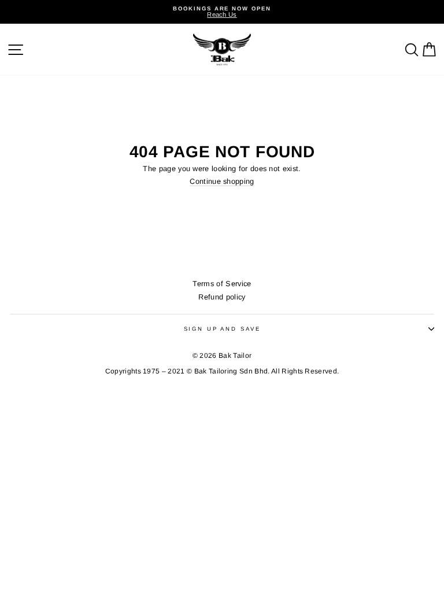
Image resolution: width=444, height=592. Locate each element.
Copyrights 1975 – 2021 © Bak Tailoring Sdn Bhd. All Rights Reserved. (222, 371)
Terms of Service (222, 283)
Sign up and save (222, 328)
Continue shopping (222, 182)
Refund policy (221, 297)
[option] (222, 12)
